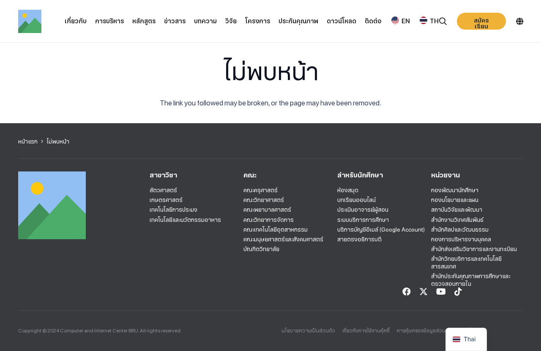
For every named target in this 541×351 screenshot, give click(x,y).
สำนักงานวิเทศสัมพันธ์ (457, 219)
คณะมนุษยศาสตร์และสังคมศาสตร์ (283, 239)
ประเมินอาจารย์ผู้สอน (362, 209)
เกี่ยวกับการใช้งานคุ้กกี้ (366, 331)
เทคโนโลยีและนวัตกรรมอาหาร (185, 219)
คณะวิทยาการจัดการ (268, 219)
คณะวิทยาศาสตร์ (263, 199)
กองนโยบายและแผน (454, 199)
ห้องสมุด (347, 190)
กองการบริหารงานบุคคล (461, 239)
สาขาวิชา (163, 175)
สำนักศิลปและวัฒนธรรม (460, 229)
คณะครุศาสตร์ (260, 190)
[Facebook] (406, 291)
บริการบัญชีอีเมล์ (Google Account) (381, 229)
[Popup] (443, 21)
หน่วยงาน (445, 175)
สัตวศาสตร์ (163, 190)
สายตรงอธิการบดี (359, 239)
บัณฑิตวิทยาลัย (261, 249)
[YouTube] (441, 291)
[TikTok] (458, 291)
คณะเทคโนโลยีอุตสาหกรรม (275, 229)
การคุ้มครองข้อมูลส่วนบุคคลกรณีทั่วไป (438, 331)
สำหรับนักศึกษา (360, 175)
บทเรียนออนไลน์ (356, 199)
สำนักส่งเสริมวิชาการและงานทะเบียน (474, 249)
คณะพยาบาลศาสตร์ (267, 209)
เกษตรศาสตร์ (166, 199)
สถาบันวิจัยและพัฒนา (456, 209)
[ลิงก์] (29, 21)
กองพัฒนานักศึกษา (454, 190)
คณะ (250, 175)
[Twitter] (423, 291)
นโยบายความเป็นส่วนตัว (308, 331)
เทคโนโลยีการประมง (173, 209)
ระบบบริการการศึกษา (363, 219)
